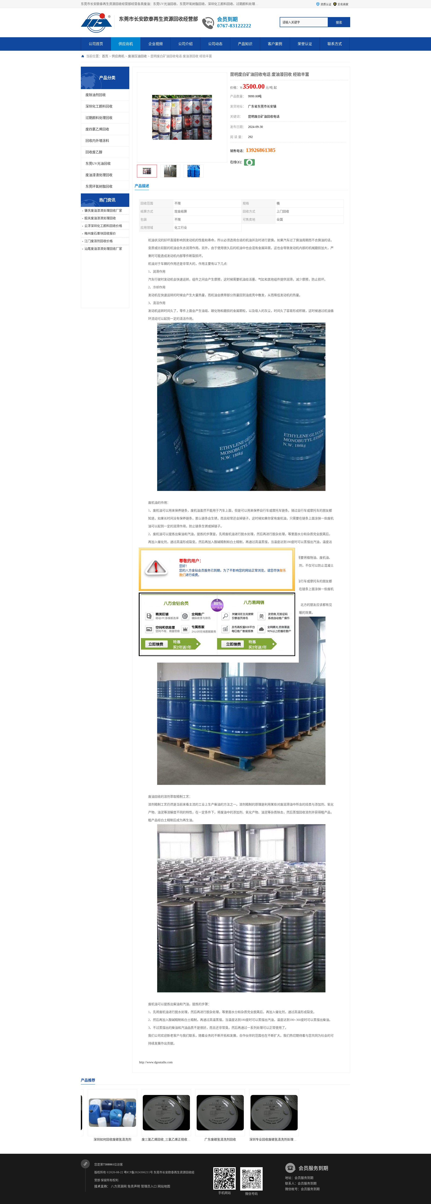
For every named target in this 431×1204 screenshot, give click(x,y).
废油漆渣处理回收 (99, 175)
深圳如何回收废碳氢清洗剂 (323, 1139)
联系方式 (335, 44)
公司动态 (215, 44)
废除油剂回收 (96, 95)
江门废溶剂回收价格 (98, 241)
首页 (105, 56)
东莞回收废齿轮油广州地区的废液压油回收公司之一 (281, 1139)
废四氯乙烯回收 (97, 129)
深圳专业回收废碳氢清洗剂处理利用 (216, 1139)
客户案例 (275, 44)
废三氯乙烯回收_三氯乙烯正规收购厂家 (110, 1139)
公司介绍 (185, 44)
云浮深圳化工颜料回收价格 (103, 226)
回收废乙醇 (94, 152)
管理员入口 (149, 1186)
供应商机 (126, 44)
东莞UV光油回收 (98, 163)
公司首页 (96, 44)
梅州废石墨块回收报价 (100, 233)
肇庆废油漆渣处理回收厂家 (103, 210)
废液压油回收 (137, 56)
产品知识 (245, 44)
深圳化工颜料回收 (99, 106)
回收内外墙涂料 (97, 140)
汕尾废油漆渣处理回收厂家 (103, 248)
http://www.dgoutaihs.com (156, 1062)
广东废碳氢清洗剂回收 (161, 1139)
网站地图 (164, 1186)
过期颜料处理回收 (99, 118)
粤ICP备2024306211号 (138, 1172)
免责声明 (134, 1186)
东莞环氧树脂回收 (99, 186)
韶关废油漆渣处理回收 (100, 218)
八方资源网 (119, 1186)
